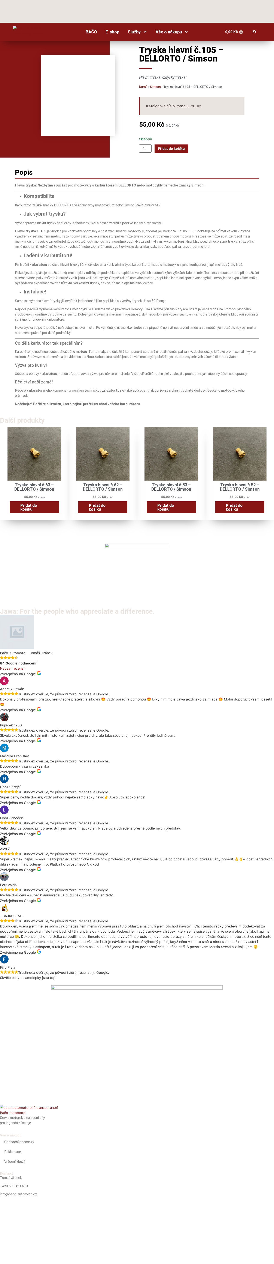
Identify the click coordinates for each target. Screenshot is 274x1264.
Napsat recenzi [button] (12, 668)
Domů (143, 87)
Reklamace (12, 1152)
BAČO (91, 32)
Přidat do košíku (171, 148)
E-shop (112, 32)
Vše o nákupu (169, 32)
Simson (155, 87)
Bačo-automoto (12, 1113)
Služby (134, 32)
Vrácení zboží (14, 1162)
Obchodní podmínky (19, 1142)
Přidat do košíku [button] (28, 507)
